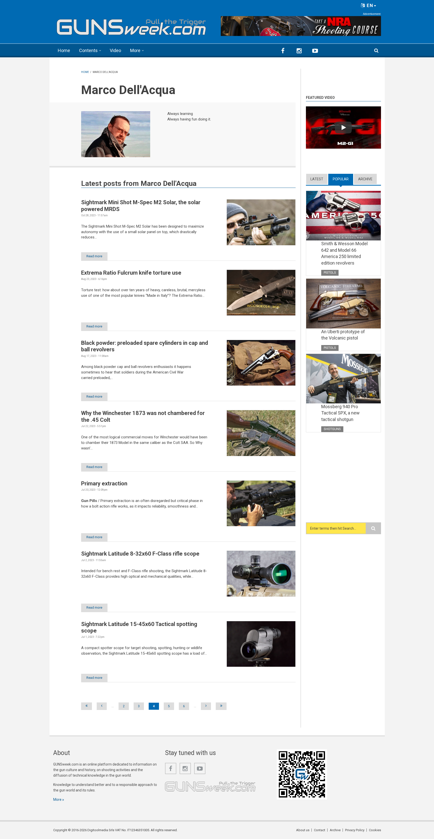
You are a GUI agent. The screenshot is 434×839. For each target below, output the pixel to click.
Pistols (330, 272)
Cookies (375, 830)
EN (369, 5)
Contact (319, 830)
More (135, 50)
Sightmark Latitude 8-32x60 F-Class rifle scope (140, 554)
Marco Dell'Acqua (168, 183)
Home (64, 50)
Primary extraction (104, 483)
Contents (88, 50)
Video (115, 50)
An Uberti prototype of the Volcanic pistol (343, 335)
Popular (343, 179)
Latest (316, 179)
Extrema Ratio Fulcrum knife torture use (131, 273)
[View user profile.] (115, 134)
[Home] (131, 25)
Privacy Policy (354, 830)
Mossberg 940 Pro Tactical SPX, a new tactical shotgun (340, 413)
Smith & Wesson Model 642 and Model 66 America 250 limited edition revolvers (344, 253)
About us (302, 830)
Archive (365, 179)
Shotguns (332, 429)
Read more (94, 256)
